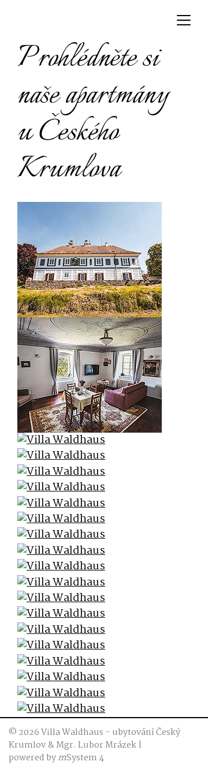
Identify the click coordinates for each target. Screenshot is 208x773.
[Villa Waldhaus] (89, 259)
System (77, 758)
